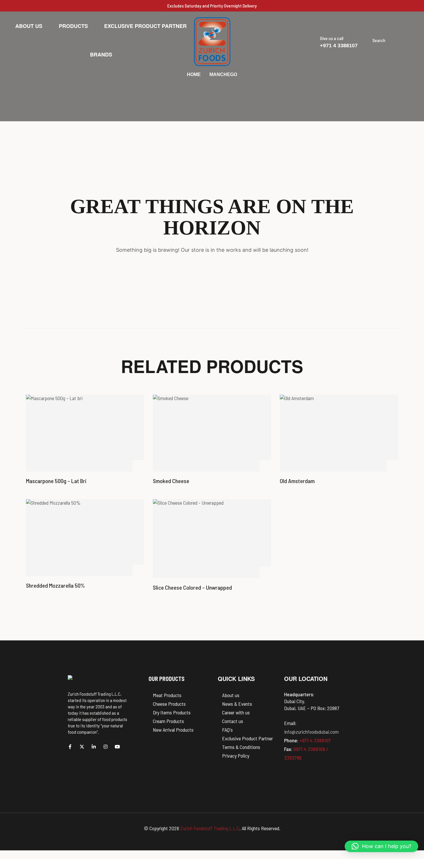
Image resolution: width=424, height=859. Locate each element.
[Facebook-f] (70, 746)
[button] (413, 40)
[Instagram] (105, 746)
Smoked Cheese (171, 480)
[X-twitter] (82, 746)
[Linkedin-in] (93, 746)
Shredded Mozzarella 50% (55, 585)
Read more (138, 466)
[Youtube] (117, 746)
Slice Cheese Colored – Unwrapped (192, 587)
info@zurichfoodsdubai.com (311, 732)
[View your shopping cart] (404, 40)
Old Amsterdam (297, 480)
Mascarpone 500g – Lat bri (56, 480)
